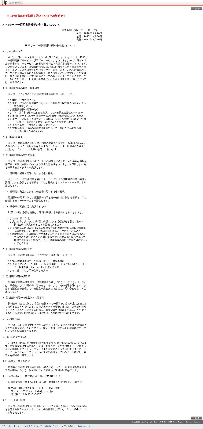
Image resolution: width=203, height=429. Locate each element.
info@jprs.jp (83, 426)
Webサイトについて (33, 426)
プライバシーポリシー (11, 426)
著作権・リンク (52, 426)
